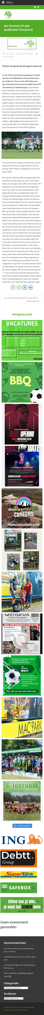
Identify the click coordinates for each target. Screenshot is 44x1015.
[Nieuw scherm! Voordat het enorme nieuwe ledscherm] (22, 550)
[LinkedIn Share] (30, 287)
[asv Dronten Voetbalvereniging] (6, 14)
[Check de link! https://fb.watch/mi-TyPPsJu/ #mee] (22, 508)
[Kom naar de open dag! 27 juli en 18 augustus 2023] (22, 633)
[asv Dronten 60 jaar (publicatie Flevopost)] (22, 43)
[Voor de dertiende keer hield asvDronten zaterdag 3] (22, 759)
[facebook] (35, 8)
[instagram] (38, 8)
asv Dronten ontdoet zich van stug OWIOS (20, 298)
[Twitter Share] (24, 287)
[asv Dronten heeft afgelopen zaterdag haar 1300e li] (22, 592)
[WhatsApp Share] (18, 287)
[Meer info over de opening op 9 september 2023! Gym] (22, 424)
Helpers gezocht (34, 301)
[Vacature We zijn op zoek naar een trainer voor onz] (22, 675)
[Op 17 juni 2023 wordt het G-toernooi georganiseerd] (22, 801)
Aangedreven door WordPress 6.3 (16, 1010)
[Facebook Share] (13, 287)
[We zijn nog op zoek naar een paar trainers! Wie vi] (22, 340)
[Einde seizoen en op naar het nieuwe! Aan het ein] (22, 717)
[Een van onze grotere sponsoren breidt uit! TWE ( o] (22, 466)
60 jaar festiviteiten (26, 54)
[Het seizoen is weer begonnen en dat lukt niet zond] (22, 382)
